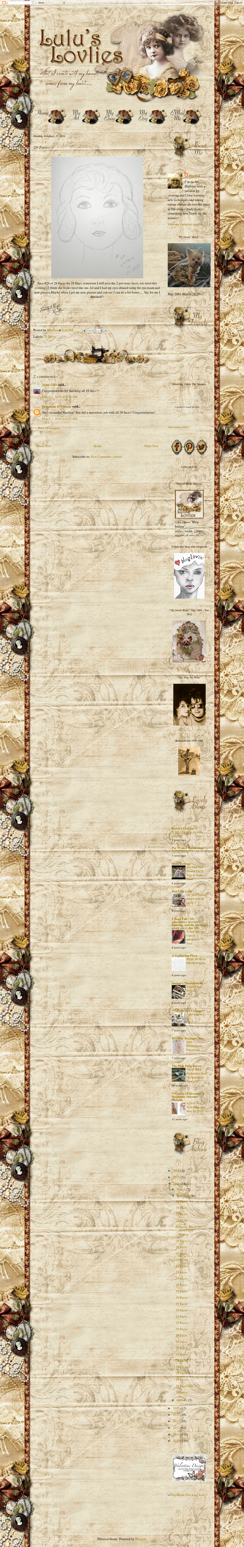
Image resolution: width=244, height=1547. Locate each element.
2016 (177, 1183)
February (183, 1196)
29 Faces (50, 336)
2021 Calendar (180, 851)
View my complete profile (185, 224)
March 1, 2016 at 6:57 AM (59, 418)
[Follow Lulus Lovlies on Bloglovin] (189, 597)
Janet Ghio (49, 384)
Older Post (151, 446)
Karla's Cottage (183, 828)
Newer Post (43, 446)
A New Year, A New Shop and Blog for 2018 (195, 1107)
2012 (177, 1427)
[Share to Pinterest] (106, 331)
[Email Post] (83, 330)
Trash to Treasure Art (187, 1038)
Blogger (140, 1539)
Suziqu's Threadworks (187, 983)
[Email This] (91, 331)
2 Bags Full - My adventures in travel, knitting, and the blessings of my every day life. (190, 923)
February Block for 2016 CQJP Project (188, 1230)
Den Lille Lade (182, 891)
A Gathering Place (185, 955)
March (181, 1189)
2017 (177, 1177)
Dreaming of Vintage (56, 406)
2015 (177, 1408)
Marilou (194, 175)
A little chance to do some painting (187, 834)
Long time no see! (194, 1016)
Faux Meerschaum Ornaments (194, 1046)
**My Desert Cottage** (188, 1010)
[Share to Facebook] (102, 331)
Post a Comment (49, 428)
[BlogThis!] (95, 331)
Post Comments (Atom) (106, 456)
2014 (177, 1414)
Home (98, 446)
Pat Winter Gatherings (188, 848)
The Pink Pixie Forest (187, 1066)
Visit (178, 427)
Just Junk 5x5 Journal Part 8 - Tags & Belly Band (195, 873)
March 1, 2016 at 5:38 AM (59, 397)
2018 (177, 1170)
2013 (177, 1421)
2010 (177, 1440)
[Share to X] (98, 331)
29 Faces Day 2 (186, 1386)
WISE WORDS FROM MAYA (196, 961)
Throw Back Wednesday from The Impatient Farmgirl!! (196, 1075)
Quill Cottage (181, 863)
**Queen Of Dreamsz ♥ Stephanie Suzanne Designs (188, 1096)
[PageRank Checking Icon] (186, 1495)
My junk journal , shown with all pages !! (196, 899)
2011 (177, 1434)
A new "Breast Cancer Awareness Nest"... (195, 937)
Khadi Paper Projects (193, 989)
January (182, 1400)
